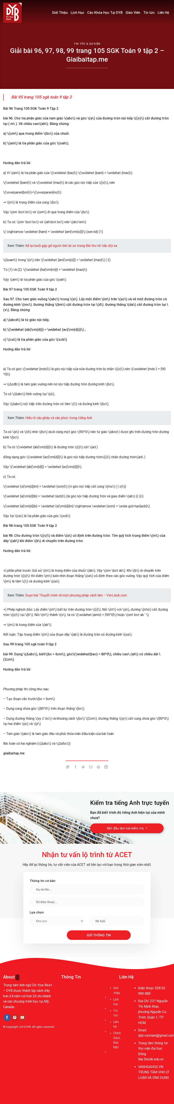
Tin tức (149, 13)
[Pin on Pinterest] (98, 767)
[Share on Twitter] (83, 767)
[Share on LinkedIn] (106, 767)
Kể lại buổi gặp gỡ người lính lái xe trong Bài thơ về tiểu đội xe (71, 246)
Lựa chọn (37, 912)
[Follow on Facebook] (7, 1017)
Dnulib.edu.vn (153, 1059)
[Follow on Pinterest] (14, 1017)
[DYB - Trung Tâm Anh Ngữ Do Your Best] (24, 13)
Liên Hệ (163, 13)
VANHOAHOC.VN (150, 1067)
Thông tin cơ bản (42, 881)
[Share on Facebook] (75, 767)
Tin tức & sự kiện (87, 43)
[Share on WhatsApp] (67, 767)
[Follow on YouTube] (22, 1017)
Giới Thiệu (60, 13)
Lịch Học (77, 13)
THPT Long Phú (16, 1046)
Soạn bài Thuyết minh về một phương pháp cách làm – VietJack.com (76, 595)
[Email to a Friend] (90, 767)
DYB (28, 1026)
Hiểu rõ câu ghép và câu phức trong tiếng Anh (58, 418)
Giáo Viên (133, 13)
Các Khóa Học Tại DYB (105, 13)
